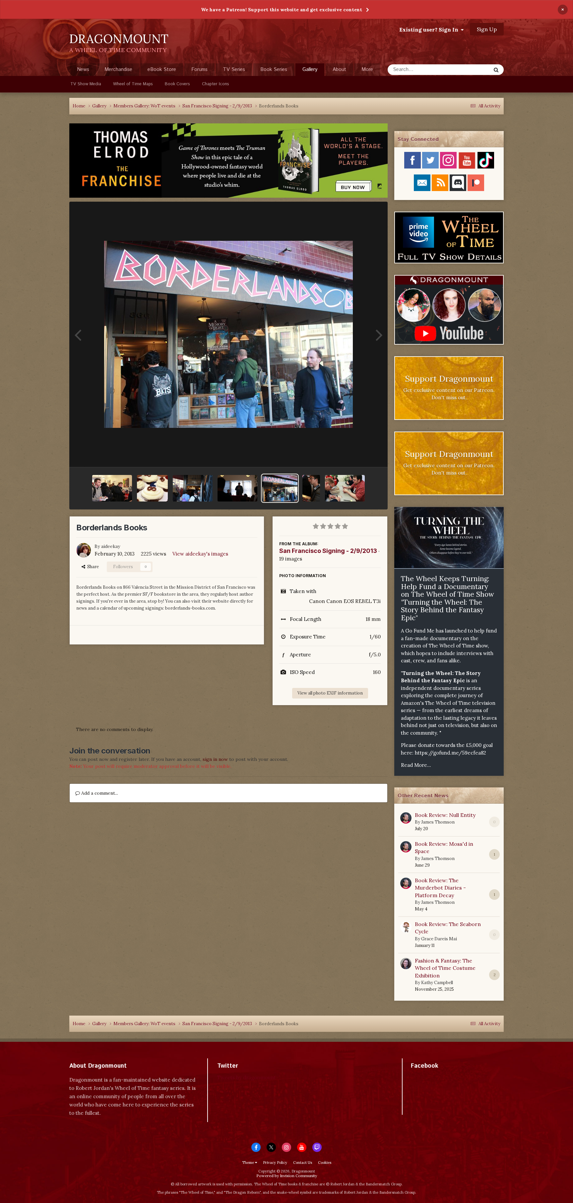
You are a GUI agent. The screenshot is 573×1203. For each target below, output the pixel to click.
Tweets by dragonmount (246, 1077)
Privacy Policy (275, 1162)
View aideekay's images (200, 554)
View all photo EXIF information (330, 693)
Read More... (416, 765)
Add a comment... (99, 793)
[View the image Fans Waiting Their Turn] (112, 488)
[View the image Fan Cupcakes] (152, 488)
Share (92, 566)
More (367, 69)
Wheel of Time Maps (133, 84)
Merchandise (118, 69)
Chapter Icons (215, 84)
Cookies (324, 1162)
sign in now (215, 759)
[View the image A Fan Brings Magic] (345, 488)
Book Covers (177, 84)
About (339, 69)
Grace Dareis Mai (439, 939)
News (83, 69)
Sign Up (487, 29)
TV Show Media (85, 84)
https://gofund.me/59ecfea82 (450, 753)
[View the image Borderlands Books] (279, 488)
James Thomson (438, 822)
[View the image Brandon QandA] (237, 488)
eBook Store (162, 69)
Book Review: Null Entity (445, 815)
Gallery (309, 69)
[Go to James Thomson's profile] (406, 818)
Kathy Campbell (437, 982)
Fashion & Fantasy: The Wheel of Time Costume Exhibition (445, 968)
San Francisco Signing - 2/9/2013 (328, 550)
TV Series (234, 69)
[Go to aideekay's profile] (83, 550)
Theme (248, 1162)
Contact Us (302, 1162)
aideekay (110, 546)
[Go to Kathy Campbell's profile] (406, 963)
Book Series (273, 69)
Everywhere (469, 69)
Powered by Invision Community (286, 1175)
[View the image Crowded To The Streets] (193, 488)
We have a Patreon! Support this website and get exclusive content (281, 10)
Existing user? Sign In (430, 29)
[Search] (496, 69)
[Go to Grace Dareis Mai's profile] (406, 927)
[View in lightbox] (228, 334)
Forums (199, 69)
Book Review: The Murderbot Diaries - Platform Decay (440, 888)
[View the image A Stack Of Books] (311, 488)
